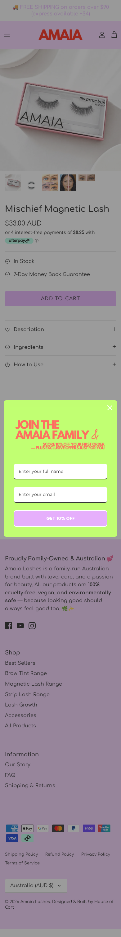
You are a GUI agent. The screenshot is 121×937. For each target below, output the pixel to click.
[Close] (109, 407)
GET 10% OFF (60, 518)
